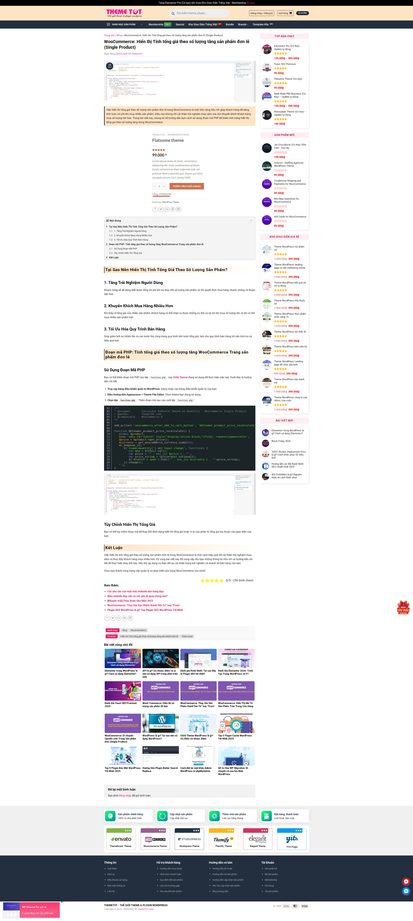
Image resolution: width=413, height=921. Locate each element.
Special (180, 24)
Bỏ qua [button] (251, 2)
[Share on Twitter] (113, 618)
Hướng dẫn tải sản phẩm (224, 874)
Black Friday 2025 (281, 441)
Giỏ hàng (269, 885)
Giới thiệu (112, 868)
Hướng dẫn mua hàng (171, 868)
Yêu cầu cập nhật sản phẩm (226, 885)
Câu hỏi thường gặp (170, 885)
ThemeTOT (137, 53)
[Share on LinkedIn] (130, 618)
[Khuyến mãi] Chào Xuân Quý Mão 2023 (130, 600)
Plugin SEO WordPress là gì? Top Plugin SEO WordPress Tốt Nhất (145, 610)
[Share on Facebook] (107, 618)
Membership (156, 24)
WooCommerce (138, 630)
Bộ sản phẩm (271, 874)
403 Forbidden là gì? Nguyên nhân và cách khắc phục (287, 476)
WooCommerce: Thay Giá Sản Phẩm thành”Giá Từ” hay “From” (143, 605)
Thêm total (187, 636)
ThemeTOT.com (146, 909)
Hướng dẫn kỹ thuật (222, 868)
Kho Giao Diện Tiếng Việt (202, 24)
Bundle (230, 24)
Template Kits (261, 24)
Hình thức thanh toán (170, 874)
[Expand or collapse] (251, 221)
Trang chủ (109, 35)
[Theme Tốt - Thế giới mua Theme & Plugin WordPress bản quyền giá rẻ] (128, 13)
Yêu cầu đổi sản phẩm (171, 891)
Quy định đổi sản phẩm (171, 880)
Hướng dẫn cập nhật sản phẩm (227, 880)
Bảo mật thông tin (116, 885)
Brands (242, 24)
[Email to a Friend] (118, 618)
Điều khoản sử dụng (117, 880)
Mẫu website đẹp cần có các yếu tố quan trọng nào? (137, 596)
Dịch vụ (111, 874)
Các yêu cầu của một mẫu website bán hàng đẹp (135, 591)
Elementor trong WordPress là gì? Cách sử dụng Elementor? (288, 432)
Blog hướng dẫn (220, 891)
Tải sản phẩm (271, 891)
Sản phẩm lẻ (271, 868)
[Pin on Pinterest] (124, 618)
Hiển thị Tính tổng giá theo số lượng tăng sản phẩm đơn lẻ (149, 636)
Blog (119, 35)
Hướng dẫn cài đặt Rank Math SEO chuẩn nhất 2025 (287, 465)
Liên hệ (111, 891)
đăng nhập (125, 795)
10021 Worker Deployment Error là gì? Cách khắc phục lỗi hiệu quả (289, 454)
